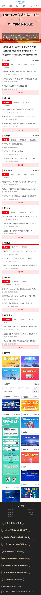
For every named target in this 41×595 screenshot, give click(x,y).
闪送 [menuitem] (31, 212)
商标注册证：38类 (26, 591)
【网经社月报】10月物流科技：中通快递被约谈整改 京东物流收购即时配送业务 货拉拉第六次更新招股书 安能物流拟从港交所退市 (20, 79)
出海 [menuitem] (32, 64)
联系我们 (10, 509)
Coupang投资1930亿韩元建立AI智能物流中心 (18, 109)
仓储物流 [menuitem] (16, 102)
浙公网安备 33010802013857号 (11, 591)
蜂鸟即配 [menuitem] (23, 212)
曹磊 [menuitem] (15, 319)
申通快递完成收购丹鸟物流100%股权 (15, 86)
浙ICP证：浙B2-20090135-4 (8, 586)
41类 (32, 591)
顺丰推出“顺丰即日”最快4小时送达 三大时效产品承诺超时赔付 (20, 182)
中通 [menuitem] (25, 174)
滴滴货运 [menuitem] (24, 247)
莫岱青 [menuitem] (22, 319)
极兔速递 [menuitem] (7, 177)
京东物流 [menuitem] (13, 140)
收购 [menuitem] (19, 64)
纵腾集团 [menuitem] (15, 282)
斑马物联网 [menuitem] (7, 285)
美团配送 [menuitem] (13, 212)
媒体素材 (10, 517)
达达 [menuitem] (5, 212)
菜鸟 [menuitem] (5, 140)
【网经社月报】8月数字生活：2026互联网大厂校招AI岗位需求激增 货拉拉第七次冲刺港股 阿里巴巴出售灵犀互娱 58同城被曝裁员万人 (20, 251)
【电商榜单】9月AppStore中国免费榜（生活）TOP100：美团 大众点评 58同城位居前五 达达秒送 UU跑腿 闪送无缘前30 (20, 224)
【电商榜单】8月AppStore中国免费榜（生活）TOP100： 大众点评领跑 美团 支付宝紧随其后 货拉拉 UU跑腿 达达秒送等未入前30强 (20, 231)
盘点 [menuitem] (12, 64)
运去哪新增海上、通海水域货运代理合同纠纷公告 (19, 296)
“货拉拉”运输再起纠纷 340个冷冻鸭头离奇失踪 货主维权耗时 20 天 (20, 265)
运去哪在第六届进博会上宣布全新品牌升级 (17, 303)
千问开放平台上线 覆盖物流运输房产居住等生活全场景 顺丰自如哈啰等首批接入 (20, 196)
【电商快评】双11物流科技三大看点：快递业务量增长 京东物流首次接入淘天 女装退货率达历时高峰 (20, 334)
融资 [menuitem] (5, 64)
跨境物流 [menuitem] (7, 105)
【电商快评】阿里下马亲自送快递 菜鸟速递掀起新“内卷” (20, 341)
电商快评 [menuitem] (7, 319)
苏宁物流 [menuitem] (23, 140)
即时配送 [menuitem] (26, 102)
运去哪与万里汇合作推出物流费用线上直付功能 (19, 289)
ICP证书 (19, 586)
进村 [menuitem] (25, 64)
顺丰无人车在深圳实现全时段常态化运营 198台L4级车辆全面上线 (20, 189)
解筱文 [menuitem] (6, 322)
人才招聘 (10, 514)
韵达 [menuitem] (32, 174)
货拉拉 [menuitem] (6, 247)
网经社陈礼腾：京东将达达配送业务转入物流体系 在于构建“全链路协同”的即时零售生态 (20, 216)
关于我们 (20, 506)
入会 (32, 532)
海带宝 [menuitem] (17, 285)
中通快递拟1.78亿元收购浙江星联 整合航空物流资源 (20, 71)
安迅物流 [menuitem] (33, 140)
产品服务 (30, 514)
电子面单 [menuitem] (7, 67)
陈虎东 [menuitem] (31, 319)
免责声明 (30, 512)
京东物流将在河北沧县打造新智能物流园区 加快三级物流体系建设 (20, 124)
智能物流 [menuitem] (7, 102)
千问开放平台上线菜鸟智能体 (12, 144)
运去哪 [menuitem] (6, 282)
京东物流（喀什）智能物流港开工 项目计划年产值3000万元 (20, 116)
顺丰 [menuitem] (5, 174)
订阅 (35, 391)
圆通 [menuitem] (19, 174)
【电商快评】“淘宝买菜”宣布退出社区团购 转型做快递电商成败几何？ (20, 327)
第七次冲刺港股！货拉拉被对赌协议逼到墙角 (18, 258)
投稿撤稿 (10, 512)
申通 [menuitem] (12, 174)
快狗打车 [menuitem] (15, 247)
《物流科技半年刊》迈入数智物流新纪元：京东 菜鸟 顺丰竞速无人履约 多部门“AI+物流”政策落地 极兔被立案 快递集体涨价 (20, 158)
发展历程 (30, 509)
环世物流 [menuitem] (24, 282)
